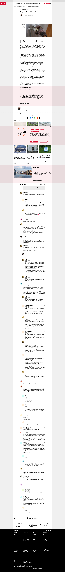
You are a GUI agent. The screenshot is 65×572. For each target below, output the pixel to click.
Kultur (15, 538)
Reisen (15, 559)
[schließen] (50, 127)
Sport (14, 539)
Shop (14, 561)
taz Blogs (44, 548)
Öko (17, 6)
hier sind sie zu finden (29, 188)
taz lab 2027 (34, 552)
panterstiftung (45, 539)
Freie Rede (15, 552)
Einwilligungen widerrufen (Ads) (37, 568)
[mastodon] (47, 530)
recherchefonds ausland (46, 538)
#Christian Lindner (25, 113)
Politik (15, 534)
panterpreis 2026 (45, 540)
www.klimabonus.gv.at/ (28, 401)
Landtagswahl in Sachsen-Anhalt (27, 536)
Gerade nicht (47, 127)
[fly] (21, 476)
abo (43, 534)
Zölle (24, 534)
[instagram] (50, 530)
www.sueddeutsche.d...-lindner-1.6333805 (30, 268)
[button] (50, 3)
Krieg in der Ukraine (26, 540)
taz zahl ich (25, 550)
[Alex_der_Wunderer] (21, 381)
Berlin (14, 540)
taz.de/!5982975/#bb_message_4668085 (30, 345)
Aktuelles (34, 534)
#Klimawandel (30, 113)
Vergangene (34, 551)
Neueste (41, 184)
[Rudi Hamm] (21, 432)
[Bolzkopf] (21, 237)
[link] (14, 3)
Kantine (15, 560)
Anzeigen (15, 562)
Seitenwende (47, 567)
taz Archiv (44, 551)
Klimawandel (23, 6)
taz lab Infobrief (25, 551)
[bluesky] (48, 530)
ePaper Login (25, 561)
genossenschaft (45, 535)
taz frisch (24, 549)
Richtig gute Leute (26, 539)
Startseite (15, 6)
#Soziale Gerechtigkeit (40, 113)
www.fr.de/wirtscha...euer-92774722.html (29, 231)
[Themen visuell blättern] (43, 3)
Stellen (34, 538)
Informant (34, 567)
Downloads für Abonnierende (27, 562)
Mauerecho (15, 551)
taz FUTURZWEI (45, 549)
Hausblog (34, 535)
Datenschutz (38, 567)
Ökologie (20, 6)
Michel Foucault (25, 541)
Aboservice (25, 560)
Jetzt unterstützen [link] (24, 103)
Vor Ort (34, 549)
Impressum (41, 567)
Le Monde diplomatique (46, 550)
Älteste (44, 184)
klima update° (16, 550)
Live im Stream (35, 550)
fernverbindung (16, 549)
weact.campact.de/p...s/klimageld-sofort (29, 221)
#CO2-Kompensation (35, 113)
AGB (44, 567)
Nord (14, 541)
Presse (34, 539)
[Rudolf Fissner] (21, 193)
